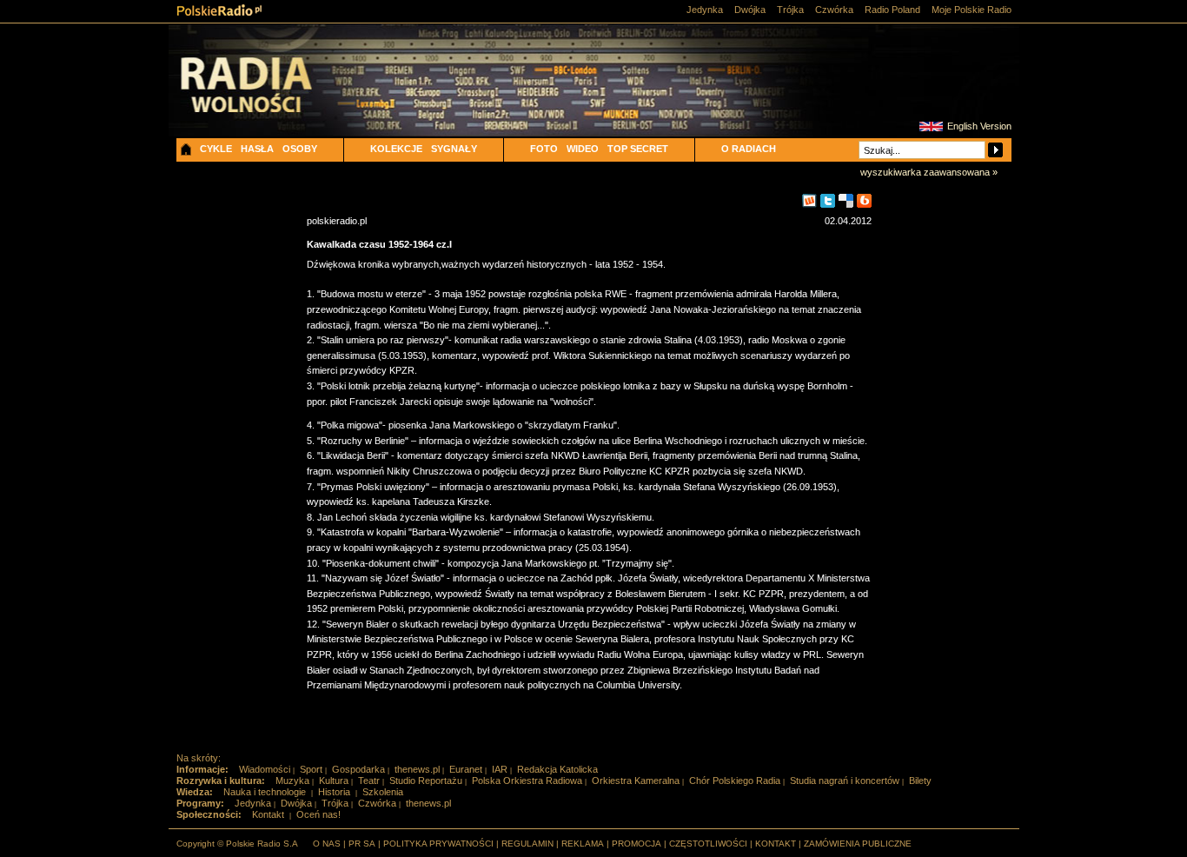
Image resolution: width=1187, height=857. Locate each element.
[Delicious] (846, 201)
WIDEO (583, 148)
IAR (499, 769)
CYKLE (216, 148)
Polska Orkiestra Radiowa (527, 780)
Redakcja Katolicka (557, 769)
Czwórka (834, 9)
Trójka (790, 9)
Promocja (636, 843)
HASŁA (257, 148)
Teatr (369, 780)
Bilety (920, 780)
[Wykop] (809, 201)
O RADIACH (748, 148)
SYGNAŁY (454, 148)
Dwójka (750, 9)
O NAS (327, 843)
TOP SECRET (637, 148)
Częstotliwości (708, 843)
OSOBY (299, 148)
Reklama (582, 843)
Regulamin (527, 843)
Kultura (333, 780)
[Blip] (864, 201)
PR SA (361, 843)
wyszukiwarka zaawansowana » (929, 172)
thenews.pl (417, 769)
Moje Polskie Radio (971, 9)
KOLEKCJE (396, 148)
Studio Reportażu (425, 780)
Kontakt (268, 814)
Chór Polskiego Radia (734, 780)
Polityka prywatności (438, 843)
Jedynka (704, 9)
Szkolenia (382, 792)
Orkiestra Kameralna (636, 780)
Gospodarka (358, 769)
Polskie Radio (219, 10)
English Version (979, 126)
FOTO (544, 148)
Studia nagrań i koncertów (844, 780)
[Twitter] (827, 201)
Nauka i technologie (264, 792)
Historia (334, 792)
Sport (311, 769)
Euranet (465, 769)
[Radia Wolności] (272, 99)
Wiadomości (264, 769)
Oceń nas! (318, 814)
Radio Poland (892, 9)
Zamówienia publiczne (858, 843)
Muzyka (292, 780)
